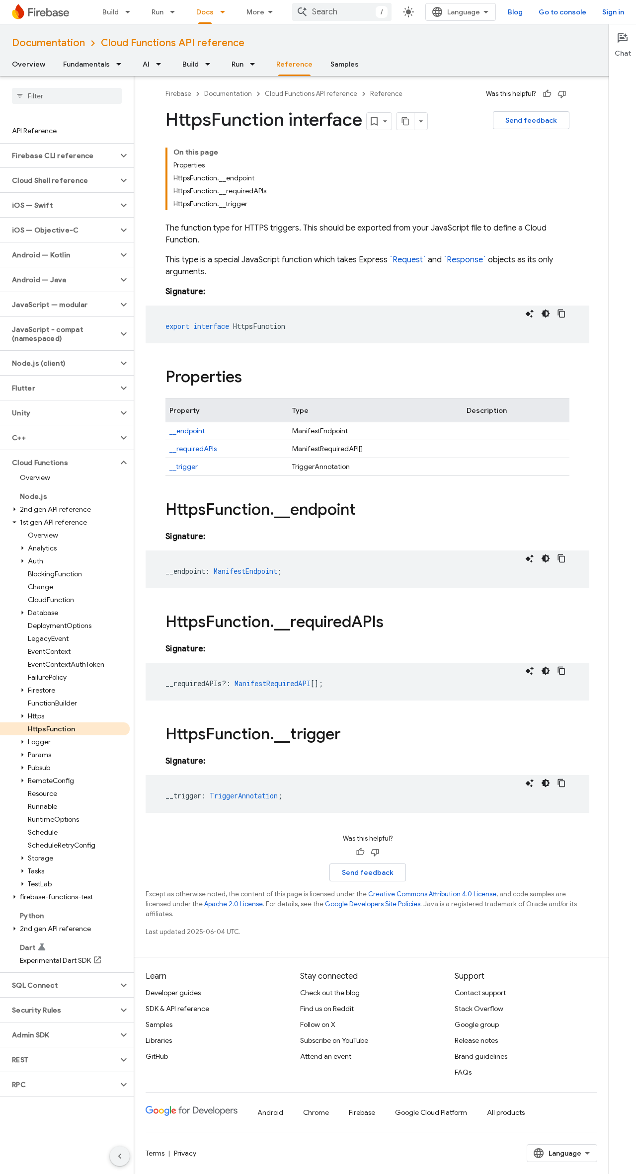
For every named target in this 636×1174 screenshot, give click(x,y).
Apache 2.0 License (233, 904)
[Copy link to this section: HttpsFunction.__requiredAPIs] (393, 623)
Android (270, 1112)
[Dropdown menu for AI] (161, 64)
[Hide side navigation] (120, 1156)
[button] (59, 155)
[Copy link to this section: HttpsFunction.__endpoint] (366, 511)
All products (506, 1112)
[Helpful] (547, 93)
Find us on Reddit (327, 1008)
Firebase (178, 93)
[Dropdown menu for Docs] (226, 12)
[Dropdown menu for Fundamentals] (122, 64)
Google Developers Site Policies (372, 904)
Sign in (613, 11)
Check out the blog (330, 992)
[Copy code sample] (561, 313)
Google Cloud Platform (431, 1112)
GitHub (157, 1056)
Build (110, 11)
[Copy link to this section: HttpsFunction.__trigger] (351, 735)
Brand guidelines (481, 1056)
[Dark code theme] (546, 313)
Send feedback (531, 120)
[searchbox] (67, 96)
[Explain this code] (530, 313)
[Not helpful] (562, 93)
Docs (205, 11)
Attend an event (325, 1056)
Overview (28, 64)
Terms (155, 1153)
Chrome (316, 1112)
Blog (515, 11)
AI (146, 64)
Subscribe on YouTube (334, 1040)
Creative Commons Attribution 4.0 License (432, 894)
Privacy (185, 1153)
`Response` (465, 260)
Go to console (562, 11)
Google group (477, 1024)
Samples (344, 64)
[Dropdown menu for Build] (131, 12)
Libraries (159, 1040)
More (255, 11)
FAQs (463, 1072)
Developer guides (173, 992)
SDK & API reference (177, 1008)
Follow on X (317, 1024)
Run (157, 11)
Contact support (480, 992)
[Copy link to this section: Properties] (252, 378)
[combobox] (342, 12)
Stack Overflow (479, 1008)
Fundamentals (86, 64)
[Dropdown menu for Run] (175, 12)
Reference (294, 64)
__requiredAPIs (193, 448)
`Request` (408, 260)
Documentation (48, 43)
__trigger (183, 466)
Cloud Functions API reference (172, 43)
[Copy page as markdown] (405, 121)
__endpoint (187, 430)
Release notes (476, 1040)
